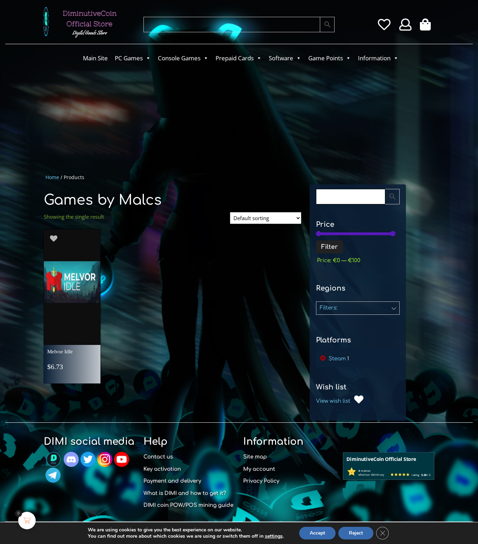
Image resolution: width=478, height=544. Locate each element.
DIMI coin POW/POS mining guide (188, 505)
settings (274, 536)
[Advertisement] (211, 118)
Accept (317, 533)
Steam (337, 359)
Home (52, 177)
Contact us (158, 457)
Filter (329, 247)
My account (259, 469)
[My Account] (405, 26)
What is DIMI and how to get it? (184, 493)
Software (281, 58)
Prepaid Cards (235, 58)
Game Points (325, 58)
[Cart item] (427, 26)
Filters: (328, 308)
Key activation (162, 469)
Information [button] (374, 58)
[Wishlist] (384, 26)
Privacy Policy (261, 481)
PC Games (129, 58)
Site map (255, 457)
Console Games (179, 58)
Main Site (95, 58)
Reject (356, 533)
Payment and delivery (172, 481)
